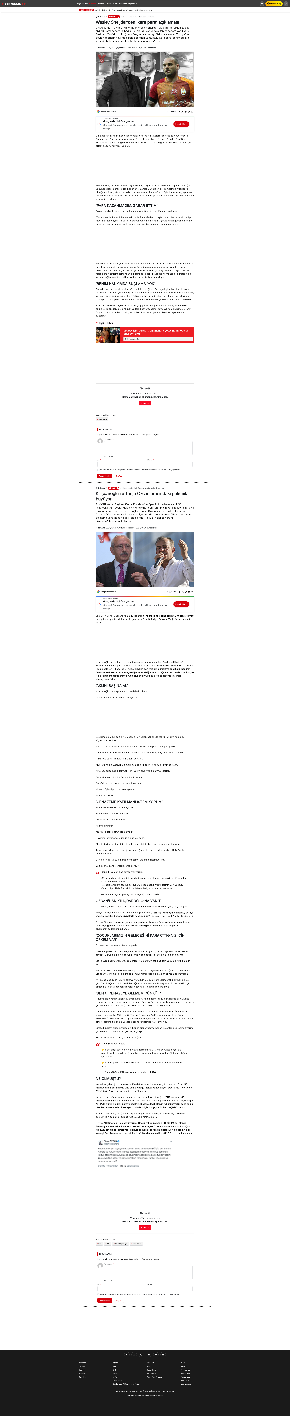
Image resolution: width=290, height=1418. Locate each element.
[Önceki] (96, 10)
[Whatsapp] (163, 1354)
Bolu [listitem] (99, 1244)
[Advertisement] (145, 166)
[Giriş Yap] (286, 3)
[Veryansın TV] (14, 3)
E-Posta (150, 460)
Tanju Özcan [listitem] (136, 1244)
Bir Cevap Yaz (105, 429)
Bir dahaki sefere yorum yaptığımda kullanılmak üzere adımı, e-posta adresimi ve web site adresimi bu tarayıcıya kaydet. (140, 470)
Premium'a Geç (275, 4)
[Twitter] (134, 1354)
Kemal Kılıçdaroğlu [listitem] (120, 1244)
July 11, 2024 (152, 894)
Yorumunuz (109, 439)
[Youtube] (156, 1354)
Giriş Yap (119, 476)
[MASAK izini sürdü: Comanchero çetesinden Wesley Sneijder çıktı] (145, 335)
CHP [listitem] (107, 1244)
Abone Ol (145, 403)
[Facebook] (127, 1354)
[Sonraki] (98, 10)
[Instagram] (141, 1354)
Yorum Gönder (104, 476)
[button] (118, 16)
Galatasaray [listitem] (102, 419)
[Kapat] (191, 118)
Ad (99, 460)
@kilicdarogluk (116, 1043)
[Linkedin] (148, 1354)
